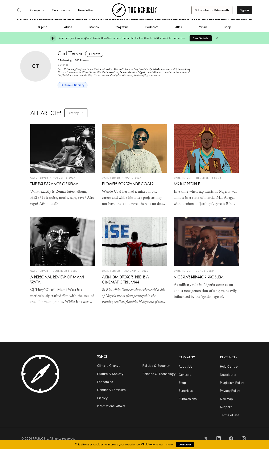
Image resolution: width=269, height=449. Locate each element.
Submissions (61, 10)
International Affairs (111, 406)
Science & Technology (158, 374)
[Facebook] (231, 438)
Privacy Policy (230, 391)
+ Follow (94, 54)
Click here (148, 444)
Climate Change (108, 366)
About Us (185, 366)
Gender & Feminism (111, 390)
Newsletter (85, 10)
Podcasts (151, 27)
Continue (185, 444)
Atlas (178, 27)
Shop (227, 27)
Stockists (186, 391)
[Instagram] (244, 438)
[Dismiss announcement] (216, 38)
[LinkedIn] (218, 438)
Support (226, 407)
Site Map (226, 399)
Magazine (122, 27)
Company (37, 10)
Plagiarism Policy (232, 383)
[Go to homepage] (134, 10)
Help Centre (229, 366)
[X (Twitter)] (206, 438)
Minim (203, 27)
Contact (185, 375)
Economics (105, 382)
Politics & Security (156, 366)
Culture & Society (72, 85)
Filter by (73, 113)
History (102, 398)
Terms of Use (230, 415)
